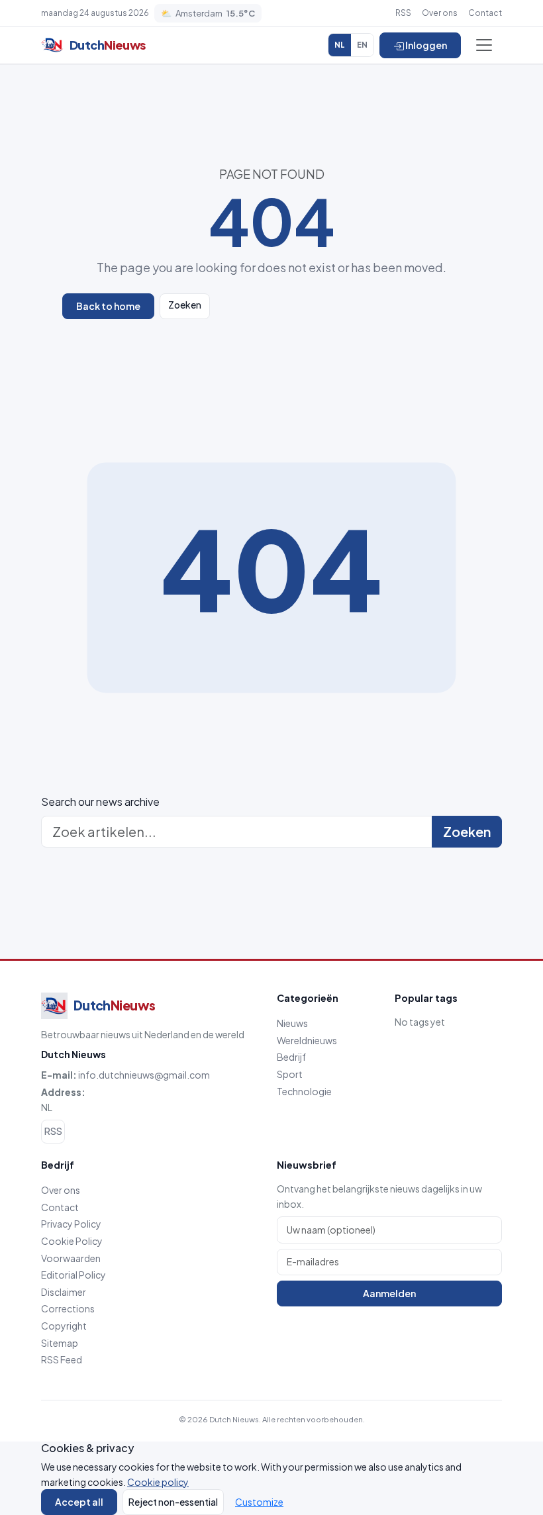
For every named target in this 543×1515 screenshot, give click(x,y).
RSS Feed (61, 1359)
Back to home (108, 306)
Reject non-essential (173, 1502)
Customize (259, 1502)
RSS (403, 13)
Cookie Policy (72, 1241)
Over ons (440, 13)
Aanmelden (389, 1293)
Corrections (68, 1308)
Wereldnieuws (307, 1040)
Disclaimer (63, 1292)
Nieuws (292, 1023)
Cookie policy (158, 1482)
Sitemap (59, 1343)
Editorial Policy (73, 1275)
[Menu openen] (484, 45)
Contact (485, 13)
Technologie (304, 1091)
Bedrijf (291, 1057)
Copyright (64, 1326)
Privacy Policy (71, 1224)
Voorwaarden (71, 1258)
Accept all (79, 1502)
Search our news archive (100, 801)
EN (362, 45)
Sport (290, 1074)
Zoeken (184, 305)
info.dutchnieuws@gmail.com (144, 1075)
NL (339, 45)
